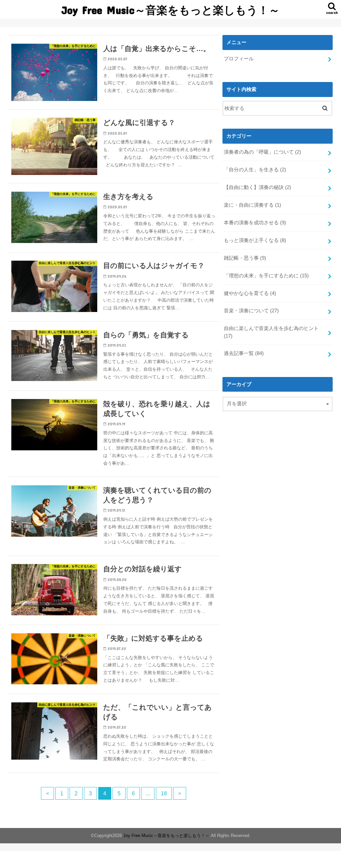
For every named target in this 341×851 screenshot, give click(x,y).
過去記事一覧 (244, 353)
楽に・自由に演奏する (252, 205)
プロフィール (239, 58)
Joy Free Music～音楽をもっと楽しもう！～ (170, 9)
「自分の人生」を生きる (255, 169)
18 (164, 793)
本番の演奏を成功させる (255, 222)
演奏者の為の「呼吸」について (262, 152)
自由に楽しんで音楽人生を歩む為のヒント (271, 332)
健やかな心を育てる (250, 293)
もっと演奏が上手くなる (255, 240)
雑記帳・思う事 (245, 258)
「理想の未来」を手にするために (266, 275)
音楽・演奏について (251, 310)
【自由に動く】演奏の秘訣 (257, 187)
